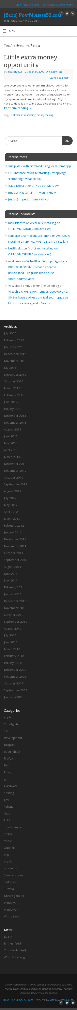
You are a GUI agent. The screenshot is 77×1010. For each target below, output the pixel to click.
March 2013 (12, 457)
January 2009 (13, 697)
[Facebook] (61, 14)
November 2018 (15, 361)
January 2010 (13, 663)
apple (7, 717)
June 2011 (11, 573)
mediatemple (13, 827)
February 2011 (14, 587)
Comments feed (15, 950)
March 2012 (12, 518)
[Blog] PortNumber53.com (32, 15)
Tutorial (9, 889)
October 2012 (13, 477)
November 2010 (15, 608)
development (13, 738)
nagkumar (15, 261)
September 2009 (15, 690)
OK (65, 140)
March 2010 (12, 649)
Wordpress (11, 916)
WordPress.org (14, 957)
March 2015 (12, 388)
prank (7, 861)
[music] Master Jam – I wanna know (32, 192)
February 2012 (14, 525)
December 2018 (15, 354)
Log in (8, 936)
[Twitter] (66, 14)
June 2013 (11, 436)
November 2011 (15, 546)
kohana (8, 806)
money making (45, 115)
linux (7, 813)
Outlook (9, 848)
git (6, 779)
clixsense (18, 115)
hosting (9, 793)
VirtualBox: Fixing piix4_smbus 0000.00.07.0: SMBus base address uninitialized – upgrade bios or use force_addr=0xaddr (38, 297)
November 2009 (15, 676)
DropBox (10, 745)
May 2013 (11, 443)
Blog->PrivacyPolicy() (27, 4)
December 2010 (15, 601)
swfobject (11, 882)
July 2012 (10, 498)
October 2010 (13, 615)
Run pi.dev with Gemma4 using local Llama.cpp (39, 166)
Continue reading (18, 108)
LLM (7, 820)
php (6, 854)
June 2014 (11, 402)
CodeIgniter (12, 724)
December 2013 (15, 416)
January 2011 (13, 594)
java (6, 800)
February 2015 (14, 395)
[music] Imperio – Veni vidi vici (28, 199)
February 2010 (14, 656)
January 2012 (13, 532)
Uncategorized (54, 71)
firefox (8, 758)
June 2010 (11, 642)
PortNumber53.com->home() (59, 4)
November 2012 (15, 470)
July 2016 (10, 367)
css (6, 731)
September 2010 (15, 621)
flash (7, 765)
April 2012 (11, 512)
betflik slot (15, 248)
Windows (10, 902)
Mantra (54, 1000)
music (8, 841)
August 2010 (12, 628)
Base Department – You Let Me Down (34, 185)
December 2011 (15, 539)
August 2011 (12, 567)
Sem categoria (13, 875)
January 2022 (13, 347)
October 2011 (13, 553)
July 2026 (10, 333)
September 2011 (15, 560)
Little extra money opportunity (30, 61)
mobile (8, 834)
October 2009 (13, 683)
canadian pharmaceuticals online (29, 235)
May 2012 (11, 505)
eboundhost (12, 751)
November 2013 (15, 422)
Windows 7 (11, 909)
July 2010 (10, 635)
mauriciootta (15, 71)
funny (7, 772)
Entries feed (12, 943)
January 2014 (13, 409)
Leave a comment (59, 77)
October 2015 (13, 381)
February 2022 (14, 340)
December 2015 (15, 374)
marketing (30, 115)
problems (10, 868)
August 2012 (12, 491)
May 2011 (11, 580)
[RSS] (72, 14)
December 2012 (15, 464)
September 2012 (15, 484)
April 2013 (11, 450)
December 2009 (15, 670)
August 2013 (12, 429)
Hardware (11, 786)
